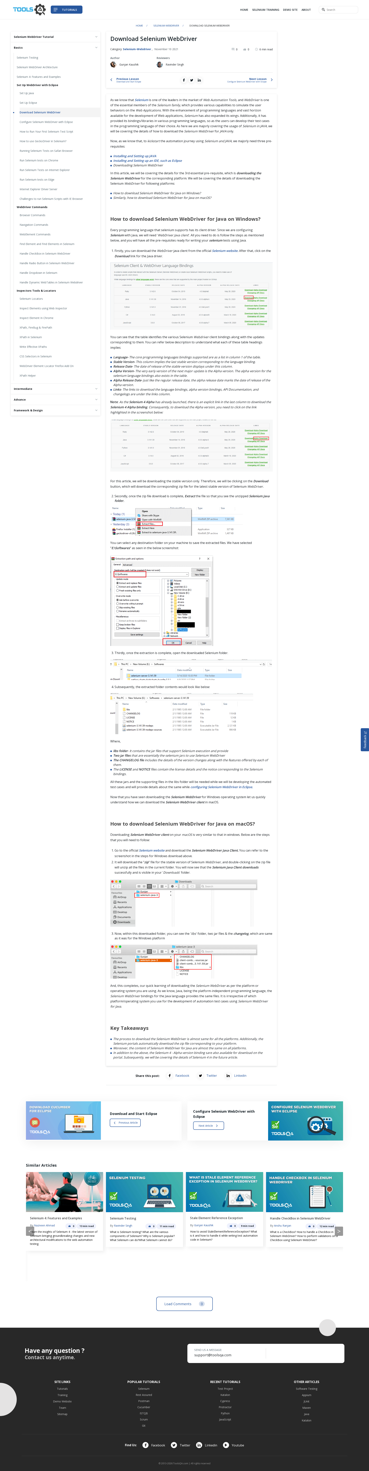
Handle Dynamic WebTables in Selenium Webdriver (51, 282)
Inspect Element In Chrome (36, 318)
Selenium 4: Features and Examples (39, 77)
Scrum (144, 1419)
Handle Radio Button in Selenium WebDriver (47, 263)
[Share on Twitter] (192, 80)
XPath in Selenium (31, 337)
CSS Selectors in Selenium (36, 356)
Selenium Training (265, 10)
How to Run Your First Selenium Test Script (46, 131)
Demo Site (290, 10)
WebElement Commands (35, 234)
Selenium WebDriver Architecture (37, 67)
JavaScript (225, 1419)
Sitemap (62, 1414)
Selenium (144, 1388)
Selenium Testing (27, 57)
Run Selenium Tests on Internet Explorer (45, 170)
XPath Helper (28, 375)
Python (225, 1413)
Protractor (225, 1407)
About (306, 10)
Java (306, 1414)
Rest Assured (144, 1395)
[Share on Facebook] (184, 80)
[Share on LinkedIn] (199, 80)
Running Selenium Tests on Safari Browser (46, 151)
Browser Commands (32, 215)
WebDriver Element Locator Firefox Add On (47, 366)
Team (62, 1408)
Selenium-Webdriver (166, 25)
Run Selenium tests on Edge (37, 179)
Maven (306, 1408)
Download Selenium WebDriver (40, 112)
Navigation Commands (34, 225)
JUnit (306, 1401)
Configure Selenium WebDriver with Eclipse (46, 122)
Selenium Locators (31, 299)
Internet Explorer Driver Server (38, 189)
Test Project (225, 1388)
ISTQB (144, 1413)
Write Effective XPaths (33, 347)
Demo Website (62, 1401)
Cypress (225, 1401)
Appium (306, 1395)
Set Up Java (27, 93)
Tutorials (62, 1388)
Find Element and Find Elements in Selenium (47, 244)
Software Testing (306, 1388)
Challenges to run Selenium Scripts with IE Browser (51, 199)
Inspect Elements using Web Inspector (43, 308)
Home (244, 10)
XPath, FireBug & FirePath (36, 327)
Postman (144, 1401)
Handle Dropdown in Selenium (38, 273)
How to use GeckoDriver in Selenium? (43, 141)
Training (62, 1395)
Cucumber (143, 1407)
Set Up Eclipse (28, 103)
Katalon (225, 1395)
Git (143, 1425)
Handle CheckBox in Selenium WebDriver (45, 253)
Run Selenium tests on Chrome (39, 160)
